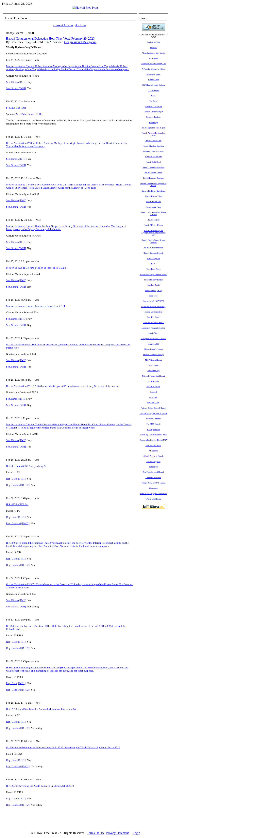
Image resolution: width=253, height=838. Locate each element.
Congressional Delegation (80, 42)
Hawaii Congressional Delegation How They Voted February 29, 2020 (50, 38)
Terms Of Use (96, 833)
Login (136, 833)
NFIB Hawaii (153, 381)
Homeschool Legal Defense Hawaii (153, 274)
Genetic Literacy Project (153, 112)
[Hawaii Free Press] (85, 7)
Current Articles (63, 25)
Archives (80, 25)
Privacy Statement (117, 833)
